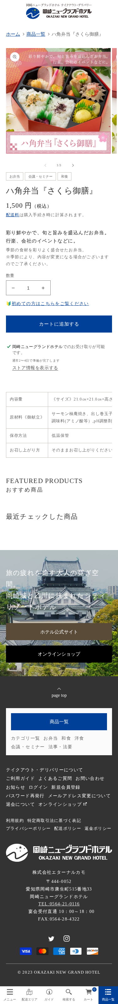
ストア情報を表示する (35, 367)
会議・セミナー (28, 746)
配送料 (13, 215)
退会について (20, 804)
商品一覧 (59, 721)
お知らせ (15, 787)
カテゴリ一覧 (25, 738)
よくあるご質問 (55, 778)
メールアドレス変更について (79, 795)
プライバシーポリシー (28, 828)
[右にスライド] (73, 165)
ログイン (38, 787)
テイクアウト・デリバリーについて (44, 770)
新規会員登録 (65, 787)
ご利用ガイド (20, 778)
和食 (66, 738)
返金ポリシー (98, 828)
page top (59, 695)
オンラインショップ (59, 654)
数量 (10, 275)
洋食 (79, 738)
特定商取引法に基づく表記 (54, 820)
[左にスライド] (45, 165)
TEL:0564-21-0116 (59, 904)
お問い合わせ (90, 778)
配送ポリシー (67, 828)
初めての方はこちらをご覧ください (50, 303)
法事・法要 (60, 746)
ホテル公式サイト (59, 631)
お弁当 (50, 738)
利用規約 (15, 820)
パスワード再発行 (25, 795)
